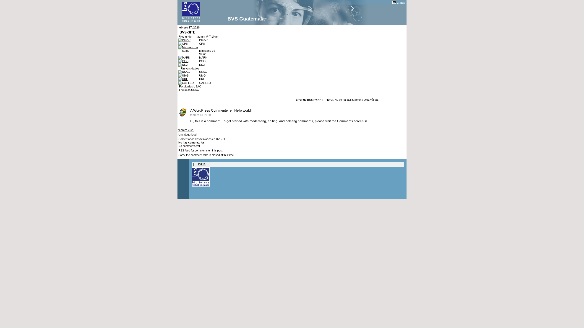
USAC (203, 72)
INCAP (203, 40)
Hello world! (243, 110)
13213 (202, 164)
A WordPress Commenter (209, 110)
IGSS (202, 61)
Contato (401, 3)
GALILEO (205, 83)
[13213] (201, 185)
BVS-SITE (187, 32)
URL (202, 79)
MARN (203, 57)
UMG (202, 75)
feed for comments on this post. (200, 150)
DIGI (202, 65)
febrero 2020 (186, 130)
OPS (202, 43)
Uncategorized (187, 134)
